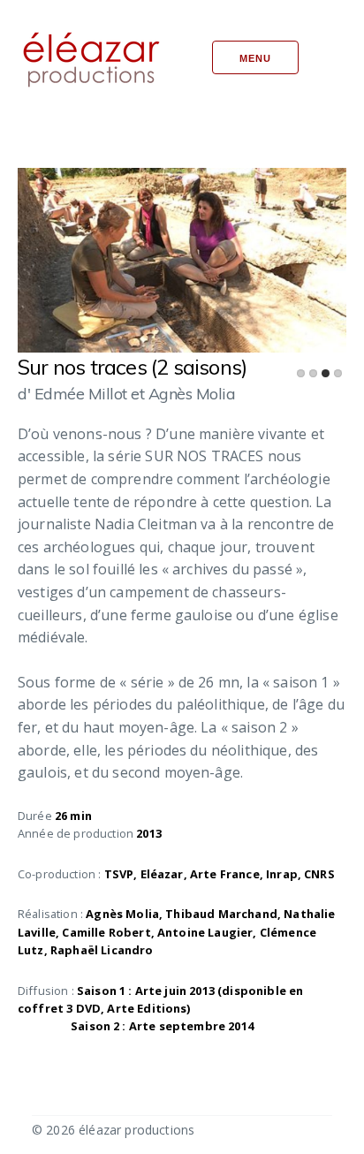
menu (255, 58)
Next (267, 252)
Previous (97, 252)
